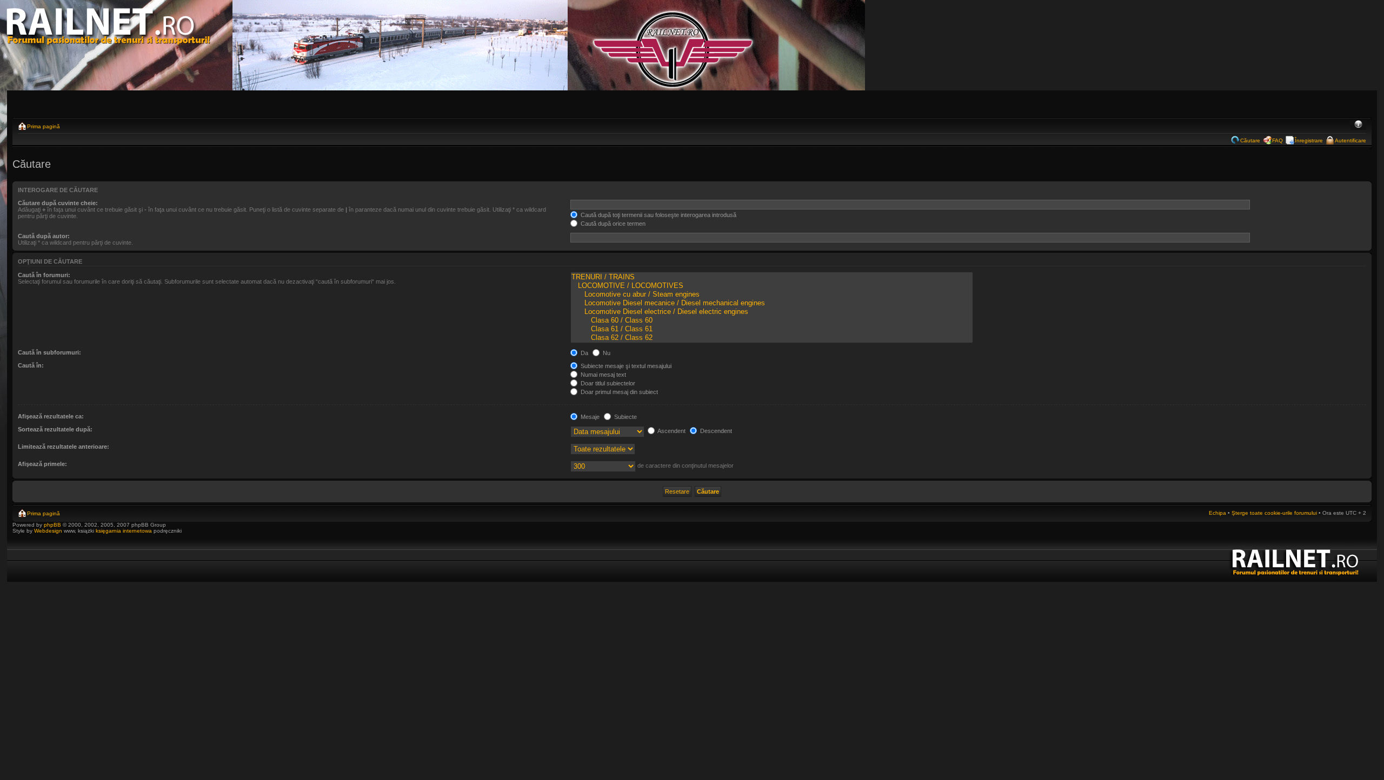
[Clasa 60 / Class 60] (771, 320)
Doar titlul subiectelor (607, 383)
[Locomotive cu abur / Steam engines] (771, 294)
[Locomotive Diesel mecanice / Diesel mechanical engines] (771, 303)
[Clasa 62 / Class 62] (771, 337)
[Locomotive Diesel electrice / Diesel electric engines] (771, 311)
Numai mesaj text (602, 374)
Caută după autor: (44, 236)
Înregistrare (1309, 140)
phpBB (52, 525)
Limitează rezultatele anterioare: (63, 446)
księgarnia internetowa (124, 531)
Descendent (715, 431)
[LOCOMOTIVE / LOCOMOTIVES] (771, 285)
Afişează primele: (42, 464)
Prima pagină (43, 126)
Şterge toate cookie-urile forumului (1274, 513)
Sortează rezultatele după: (55, 429)
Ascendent (671, 431)
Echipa (1217, 513)
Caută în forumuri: (44, 275)
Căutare (1250, 140)
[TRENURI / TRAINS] (771, 277)
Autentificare (1350, 140)
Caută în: (31, 365)
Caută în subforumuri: (49, 352)
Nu (605, 353)
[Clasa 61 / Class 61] (771, 329)
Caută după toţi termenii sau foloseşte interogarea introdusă (657, 215)
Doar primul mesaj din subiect (618, 392)
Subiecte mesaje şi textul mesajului (625, 366)
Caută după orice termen (612, 223)
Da (583, 353)
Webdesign (49, 531)
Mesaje (589, 417)
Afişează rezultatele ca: (51, 416)
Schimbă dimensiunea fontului (1358, 125)
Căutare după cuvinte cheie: (58, 203)
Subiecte (625, 417)
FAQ (1277, 140)
